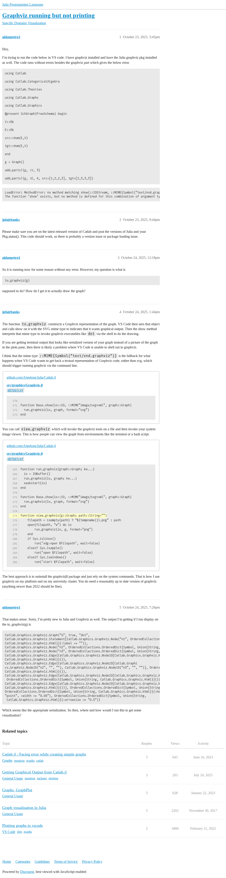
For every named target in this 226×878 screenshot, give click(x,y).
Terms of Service (66, 861)
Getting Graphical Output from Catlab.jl (34, 772)
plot (19, 831)
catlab (39, 760)
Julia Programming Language (22, 4)
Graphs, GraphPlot (17, 790)
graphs (30, 760)
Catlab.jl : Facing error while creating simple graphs (44, 754)
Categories (22, 861)
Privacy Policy (92, 861)
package (42, 778)
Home (6, 861)
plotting (53, 778)
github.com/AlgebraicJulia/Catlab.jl (31, 377)
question (19, 760)
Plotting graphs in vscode (22, 825)
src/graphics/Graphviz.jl (25, 385)
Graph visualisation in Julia (24, 807)
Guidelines (42, 861)
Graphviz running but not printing (48, 15)
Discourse (27, 872)
